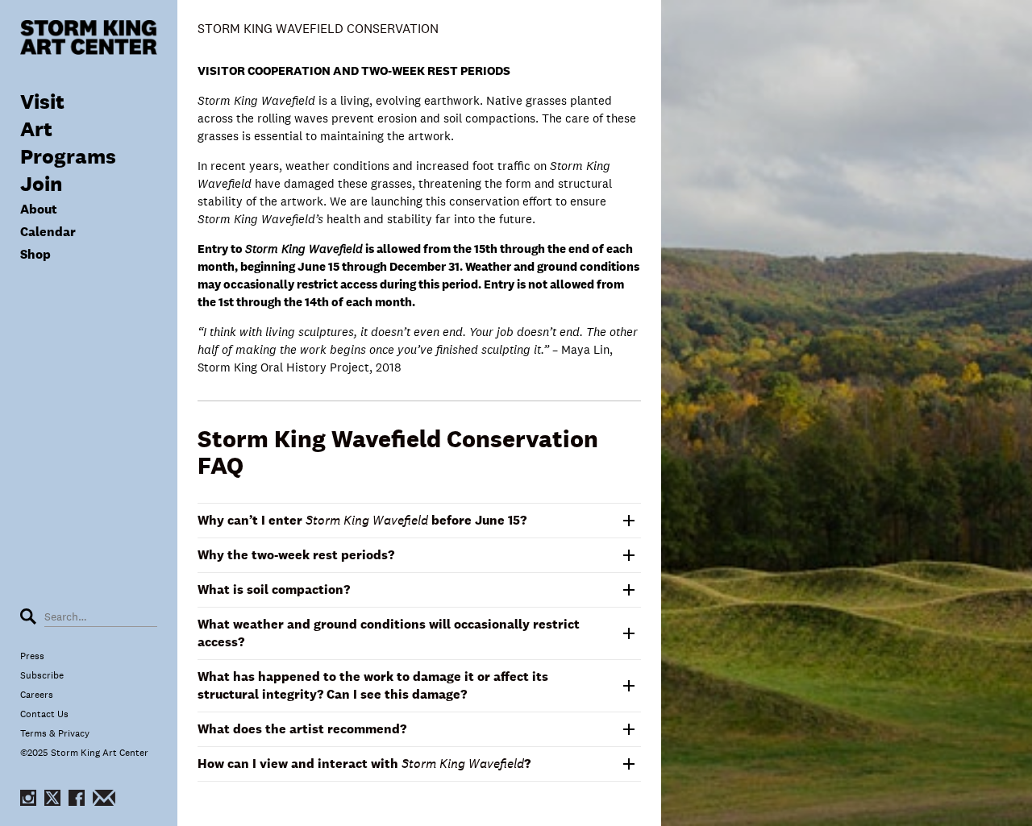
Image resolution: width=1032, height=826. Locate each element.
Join (41, 183)
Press (32, 656)
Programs (68, 156)
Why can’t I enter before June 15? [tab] (362, 520)
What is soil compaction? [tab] (274, 589)
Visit (42, 101)
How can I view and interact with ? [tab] (364, 763)
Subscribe (42, 675)
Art (36, 128)
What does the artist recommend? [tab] (302, 728)
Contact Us (44, 714)
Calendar (48, 231)
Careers (36, 694)
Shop (35, 254)
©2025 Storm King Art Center (84, 752)
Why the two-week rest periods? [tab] (296, 554)
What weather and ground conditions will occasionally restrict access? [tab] (389, 633)
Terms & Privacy (54, 733)
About (38, 209)
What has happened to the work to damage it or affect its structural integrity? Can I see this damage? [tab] (373, 685)
